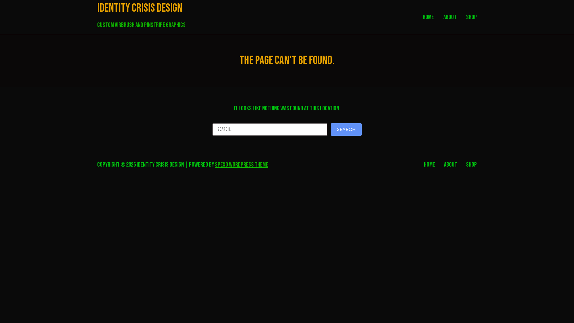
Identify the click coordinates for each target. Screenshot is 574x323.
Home (429, 165)
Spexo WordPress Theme (241, 164)
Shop (471, 165)
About (450, 165)
